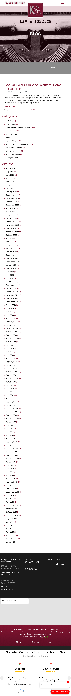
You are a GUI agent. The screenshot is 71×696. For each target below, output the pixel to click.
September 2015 (12, 459)
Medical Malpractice (14, 134)
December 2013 (12, 505)
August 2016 (11, 422)
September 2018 (12, 338)
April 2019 (10, 315)
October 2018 (11, 335)
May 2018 (10, 352)
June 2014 (10, 495)
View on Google (20, 690)
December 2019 (12, 292)
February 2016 (11, 442)
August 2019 (11, 305)
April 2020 (10, 278)
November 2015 (12, 452)
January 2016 (11, 445)
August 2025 (11, 208)
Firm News (10, 131)
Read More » (10, 106)
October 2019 (11, 298)
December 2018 (12, 328)
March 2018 (10, 358)
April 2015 (10, 475)
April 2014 (10, 502)
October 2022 (11, 235)
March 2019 (10, 318)
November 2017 (12, 372)
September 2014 (12, 492)
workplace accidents (14, 148)
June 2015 (10, 469)
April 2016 (10, 435)
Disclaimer (20, 642)
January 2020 (11, 288)
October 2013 (11, 512)
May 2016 (10, 432)
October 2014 (11, 489)
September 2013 (12, 515)
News (8, 138)
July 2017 (9, 385)
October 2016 (11, 415)
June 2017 (10, 388)
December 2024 (12, 222)
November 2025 (12, 198)
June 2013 (10, 525)
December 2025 (12, 195)
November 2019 (12, 295)
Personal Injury (12, 141)
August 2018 (11, 342)
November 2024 (12, 225)
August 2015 (11, 462)
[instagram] (63, 564)
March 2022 (11, 245)
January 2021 (11, 265)
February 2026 (11, 188)
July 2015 (9, 465)
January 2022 (11, 252)
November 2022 (12, 232)
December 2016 (12, 408)
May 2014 (10, 499)
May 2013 (10, 529)
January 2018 (11, 365)
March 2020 (11, 282)
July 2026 (10, 172)
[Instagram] (51, 570)
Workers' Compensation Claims (18, 144)
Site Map (35, 642)
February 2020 (11, 285)
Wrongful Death (12, 158)
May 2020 (10, 275)
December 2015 (12, 449)
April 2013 (10, 532)
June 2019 (10, 308)
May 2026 (10, 178)
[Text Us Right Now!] (60, 692)
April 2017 (10, 395)
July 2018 (9, 345)
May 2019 (10, 312)
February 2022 (11, 248)
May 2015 (10, 472)
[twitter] (57, 564)
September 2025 (12, 205)
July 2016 (9, 425)
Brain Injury (10, 124)
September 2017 (12, 378)
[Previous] (2, 678)
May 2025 (10, 212)
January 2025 (11, 218)
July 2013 (9, 522)
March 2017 (10, 398)
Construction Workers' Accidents (19, 128)
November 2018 (12, 332)
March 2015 (10, 479)
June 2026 (10, 175)
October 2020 (11, 268)
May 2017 (9, 392)
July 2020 (10, 272)
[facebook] (51, 564)
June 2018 (10, 348)
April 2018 (10, 355)
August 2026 (11, 168)
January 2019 (11, 325)
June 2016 (10, 428)
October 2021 (11, 258)
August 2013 (11, 519)
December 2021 (12, 255)
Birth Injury (10, 121)
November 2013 (12, 509)
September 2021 (12, 262)
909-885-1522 (32, 562)
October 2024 (11, 228)
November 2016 (12, 412)
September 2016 (12, 418)
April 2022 (10, 242)
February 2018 (11, 362)
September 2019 (12, 302)
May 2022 (10, 238)
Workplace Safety (13, 154)
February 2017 (11, 402)
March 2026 (11, 185)
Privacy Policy (50, 642)
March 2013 (10, 535)
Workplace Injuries (13, 151)
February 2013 (11, 539)
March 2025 (11, 215)
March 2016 (10, 439)
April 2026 (10, 182)
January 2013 (11, 542)
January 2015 (11, 485)
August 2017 (11, 382)
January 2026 (11, 192)
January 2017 (11, 405)
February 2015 (11, 482)
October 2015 (11, 455)
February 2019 (11, 322)
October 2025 (11, 202)
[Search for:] (15, 110)
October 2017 (11, 375)
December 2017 (12, 368)
